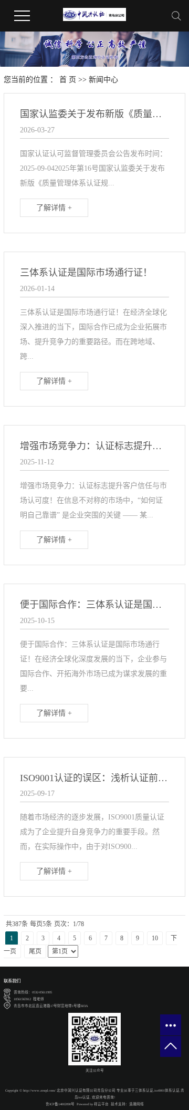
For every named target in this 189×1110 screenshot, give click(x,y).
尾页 (35, 951)
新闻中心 (103, 80)
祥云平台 (101, 1104)
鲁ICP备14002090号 (60, 1104)
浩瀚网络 (136, 1104)
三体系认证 (144, 1090)
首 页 (67, 80)
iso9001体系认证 (167, 1090)
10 (155, 938)
